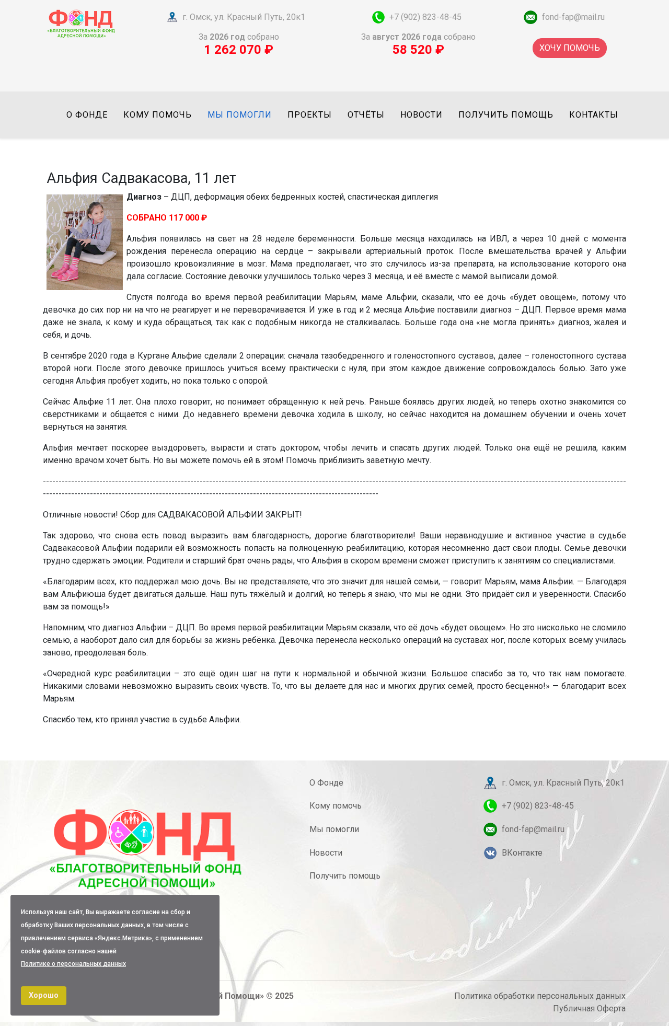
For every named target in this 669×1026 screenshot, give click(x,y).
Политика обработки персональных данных (540, 996)
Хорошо (44, 995)
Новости (421, 115)
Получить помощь (505, 115)
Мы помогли (239, 115)
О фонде (87, 115)
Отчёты (366, 115)
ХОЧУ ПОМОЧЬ (569, 48)
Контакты (593, 115)
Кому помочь (157, 115)
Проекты (309, 115)
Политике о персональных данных (73, 963)
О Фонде (326, 783)
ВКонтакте (522, 853)
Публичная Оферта (589, 1008)
